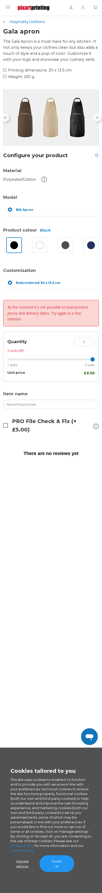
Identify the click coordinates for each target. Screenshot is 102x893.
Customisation (19, 270)
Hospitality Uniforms (27, 21)
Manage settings (22, 863)
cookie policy (21, 850)
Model (10, 197)
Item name (15, 393)
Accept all (57, 863)
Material (12, 170)
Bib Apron (24, 210)
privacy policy (22, 845)
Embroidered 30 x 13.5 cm (38, 283)
